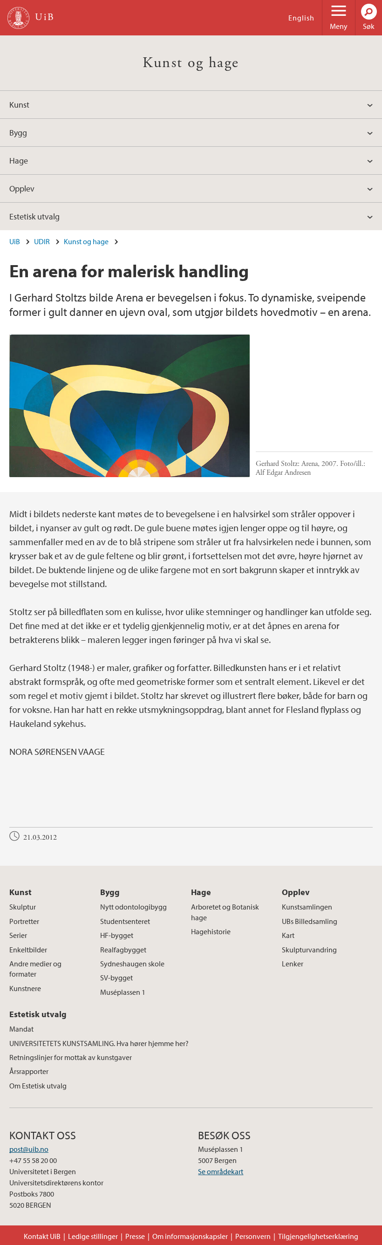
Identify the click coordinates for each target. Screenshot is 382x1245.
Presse (135, 1236)
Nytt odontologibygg (133, 906)
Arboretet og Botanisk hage (225, 912)
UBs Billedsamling (309, 921)
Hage (18, 160)
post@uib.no (28, 1149)
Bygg (18, 132)
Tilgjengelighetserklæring (318, 1236)
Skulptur (22, 906)
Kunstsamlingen (307, 906)
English (301, 17)
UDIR (42, 241)
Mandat (21, 1028)
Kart (288, 935)
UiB (14, 241)
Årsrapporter (28, 1071)
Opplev (21, 188)
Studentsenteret (125, 921)
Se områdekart (220, 1171)
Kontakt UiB (42, 1236)
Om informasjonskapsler (190, 1236)
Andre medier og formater (35, 968)
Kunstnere (25, 988)
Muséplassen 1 (122, 992)
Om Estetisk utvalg (38, 1085)
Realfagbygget (123, 949)
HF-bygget (116, 935)
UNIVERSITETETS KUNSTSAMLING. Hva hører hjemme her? (99, 1043)
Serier (18, 935)
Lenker (292, 963)
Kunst (19, 104)
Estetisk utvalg (34, 216)
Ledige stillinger (93, 1236)
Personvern (253, 1236)
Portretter (24, 921)
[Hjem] (18, 18)
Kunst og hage (191, 63)
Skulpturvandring (309, 949)
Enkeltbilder (28, 949)
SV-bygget (116, 977)
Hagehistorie (211, 931)
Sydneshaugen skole (132, 963)
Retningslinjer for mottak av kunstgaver (70, 1057)
